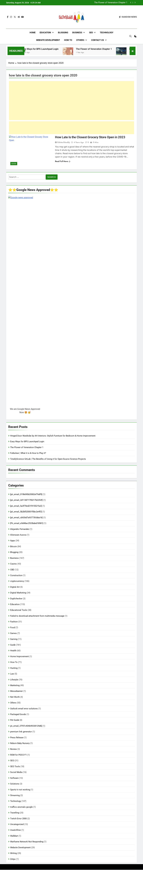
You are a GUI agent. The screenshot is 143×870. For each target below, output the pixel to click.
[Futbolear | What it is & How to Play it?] (110, 52)
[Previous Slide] (131, 2)
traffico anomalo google (21, 807)
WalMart (14, 836)
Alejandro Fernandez (19, 529)
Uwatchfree (15, 830)
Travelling (14, 812)
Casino (13, 564)
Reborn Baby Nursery (20, 743)
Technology (106, 32)
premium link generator (21, 731)
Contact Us (97, 40)
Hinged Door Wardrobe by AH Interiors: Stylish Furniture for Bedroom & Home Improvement (52, 436)
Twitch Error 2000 (18, 818)
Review (13, 749)
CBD (12, 569)
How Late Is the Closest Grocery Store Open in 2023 (90, 137)
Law (12, 674)
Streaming (15, 795)
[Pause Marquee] (132, 51)
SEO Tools (15, 766)
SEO (91, 32)
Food (12, 627)
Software (14, 778)
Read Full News (61, 161)
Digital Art (15, 587)
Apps (12, 540)
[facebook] (7, 17)
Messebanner (16, 691)
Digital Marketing (18, 592)
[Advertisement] (71, 100)
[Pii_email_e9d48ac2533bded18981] (26, 523)
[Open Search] (130, 36)
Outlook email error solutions (24, 708)
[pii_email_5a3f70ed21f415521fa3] (26, 506)
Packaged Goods (18, 714)
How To (68, 40)
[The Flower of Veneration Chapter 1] (56, 52)
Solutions (14, 784)
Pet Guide (14, 720)
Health (13, 650)
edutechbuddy (63, 142)
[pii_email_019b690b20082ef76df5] (26, 494)
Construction (16, 575)
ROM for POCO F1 (18, 755)
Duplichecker (16, 598)
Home (32, 32)
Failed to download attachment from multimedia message (37, 616)
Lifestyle (14, 679)
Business (77, 32)
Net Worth (15, 697)
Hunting (13, 668)
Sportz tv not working (20, 789)
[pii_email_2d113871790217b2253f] (26, 500)
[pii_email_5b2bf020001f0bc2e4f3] (26, 511)
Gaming (13, 639)
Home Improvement (19, 656)
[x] (15, 17)
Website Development (48, 40)
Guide (13, 163)
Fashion (14, 621)
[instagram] (11, 17)
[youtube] (22, 17)
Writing (13, 853)
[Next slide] (135, 2)
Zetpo (13, 859)
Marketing (15, 685)
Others (80, 40)
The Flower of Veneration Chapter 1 (82, 49)
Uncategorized (17, 824)
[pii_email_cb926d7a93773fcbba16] (26, 517)
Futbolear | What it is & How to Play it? (109, 3)
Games (13, 633)
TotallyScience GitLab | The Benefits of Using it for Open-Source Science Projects (48, 459)
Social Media (16, 772)
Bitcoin (13, 546)
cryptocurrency (17, 581)
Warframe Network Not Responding (26, 841)
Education (45, 32)
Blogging (63, 32)
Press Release (16, 737)
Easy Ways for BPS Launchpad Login (28, 49)
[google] (18, 17)
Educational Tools (18, 610)
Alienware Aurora (18, 535)
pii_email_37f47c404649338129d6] (26, 726)
